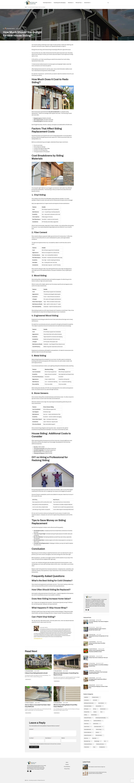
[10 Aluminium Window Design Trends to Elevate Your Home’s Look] (85, 629)
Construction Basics (88, 706)
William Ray (92, 670)
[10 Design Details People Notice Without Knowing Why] (85, 679)
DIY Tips (95, 708)
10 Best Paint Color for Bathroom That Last (98, 657)
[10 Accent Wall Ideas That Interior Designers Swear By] (85, 622)
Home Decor (87, 723)
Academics (86, 697)
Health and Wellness (98, 720)
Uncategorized (102, 747)
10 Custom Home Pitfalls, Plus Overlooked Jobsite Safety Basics (98, 673)
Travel (95, 747)
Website (63, 738)
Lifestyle (98, 732)
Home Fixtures (88, 726)
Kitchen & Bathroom (88, 732)
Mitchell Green (92, 634)
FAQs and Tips (87, 711)
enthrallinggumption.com (38, 638)
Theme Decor (87, 747)
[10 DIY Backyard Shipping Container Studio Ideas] (85, 687)
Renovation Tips (88, 741)
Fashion (96, 711)
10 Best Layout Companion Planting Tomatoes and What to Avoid (96, 651)
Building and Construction (90, 703)
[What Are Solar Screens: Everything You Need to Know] (67, 662)
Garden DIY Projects (88, 717)
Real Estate (95, 738)
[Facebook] (86, 610)
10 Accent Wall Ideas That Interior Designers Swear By (98, 622)
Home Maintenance (88, 729)
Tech (105, 741)
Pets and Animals (99, 735)
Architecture (87, 700)
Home (26, 7)
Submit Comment (34, 746)
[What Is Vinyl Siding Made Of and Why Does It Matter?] (67, 693)
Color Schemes (102, 703)
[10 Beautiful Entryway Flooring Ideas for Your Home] (85, 636)
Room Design (97, 741)
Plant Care (87, 738)
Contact (67, 764)
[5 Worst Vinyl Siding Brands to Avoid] (38, 662)
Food (102, 711)
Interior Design (100, 729)
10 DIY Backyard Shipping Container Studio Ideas (98, 687)
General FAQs (87, 720)
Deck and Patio (28, 712)
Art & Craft (95, 700)
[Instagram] (88, 610)
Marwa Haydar (92, 620)
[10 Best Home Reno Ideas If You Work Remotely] (85, 643)
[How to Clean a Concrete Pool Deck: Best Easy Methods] (38, 693)
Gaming (86, 714)
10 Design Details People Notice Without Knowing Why (98, 680)
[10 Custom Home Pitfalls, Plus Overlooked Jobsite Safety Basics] (85, 672)
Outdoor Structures (88, 735)
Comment (31, 729)
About (67, 762)
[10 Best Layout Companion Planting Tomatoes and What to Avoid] (85, 650)
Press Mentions (67, 766)
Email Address (48, 738)
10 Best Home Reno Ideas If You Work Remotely (97, 644)
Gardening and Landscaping (102, 717)
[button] (108, 3)
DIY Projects (87, 708)
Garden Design (94, 714)
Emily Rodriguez (93, 641)
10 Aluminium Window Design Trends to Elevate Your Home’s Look (97, 629)
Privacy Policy (67, 768)
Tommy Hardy (92, 663)
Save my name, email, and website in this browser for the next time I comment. (45, 743)
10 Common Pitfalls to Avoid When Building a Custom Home (98, 665)
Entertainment (103, 708)
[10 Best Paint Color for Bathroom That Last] (85, 658)
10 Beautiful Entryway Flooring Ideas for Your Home (98, 636)
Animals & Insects (96, 697)
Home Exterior (28, 679)
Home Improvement (98, 726)
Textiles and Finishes (89, 744)
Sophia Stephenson (93, 648)
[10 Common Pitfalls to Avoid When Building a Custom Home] (85, 665)
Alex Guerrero (92, 656)
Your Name (31, 738)
